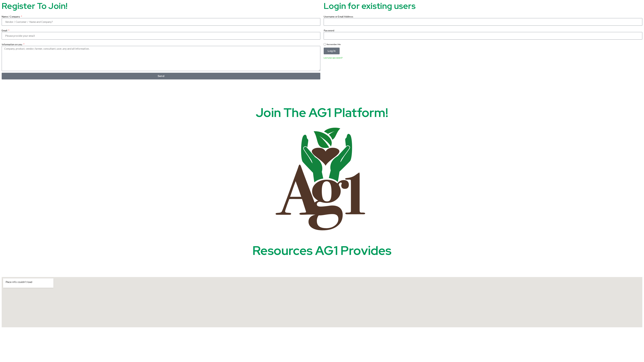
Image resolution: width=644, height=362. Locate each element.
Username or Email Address (338, 16)
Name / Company (11, 16)
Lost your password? (333, 57)
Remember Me (333, 44)
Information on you (12, 44)
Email (5, 30)
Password (329, 30)
